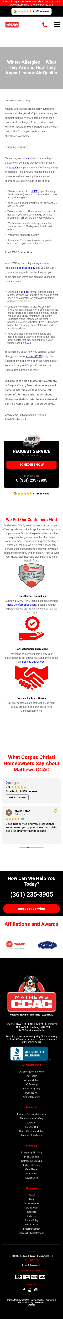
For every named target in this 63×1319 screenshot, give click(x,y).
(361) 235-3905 (33, 480)
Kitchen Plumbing (31, 1165)
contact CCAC (34, 356)
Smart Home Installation (31, 1131)
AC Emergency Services (31, 1071)
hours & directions (30, 1265)
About (31, 1195)
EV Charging (31, 1127)
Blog (28, 100)
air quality (14, 167)
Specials (31, 1212)
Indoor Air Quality (31, 1088)
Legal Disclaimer (31, 1228)
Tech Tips (32, 1216)
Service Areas (31, 1207)
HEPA (34, 191)
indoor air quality (26, 267)
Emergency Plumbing (31, 1152)
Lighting (31, 1122)
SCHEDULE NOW (31, 464)
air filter (25, 291)
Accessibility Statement (31, 1233)
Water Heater (31, 1169)
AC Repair (31, 1076)
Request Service (31, 909)
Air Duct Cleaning (31, 1097)
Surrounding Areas (31, 1042)
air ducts (26, 343)
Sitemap (31, 1305)
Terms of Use (31, 1224)
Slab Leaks (31, 1173)
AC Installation (31, 1080)
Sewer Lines (31, 1178)
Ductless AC (31, 1092)
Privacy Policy (31, 1220)
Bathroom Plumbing (31, 1161)
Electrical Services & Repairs (31, 1114)
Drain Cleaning (31, 1156)
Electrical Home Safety (31, 1118)
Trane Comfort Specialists (21, 604)
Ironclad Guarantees (33, 661)
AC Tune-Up (31, 1084)
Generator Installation (31, 1135)
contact (27, 158)
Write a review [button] (17, 797)
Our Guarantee (31, 1203)
